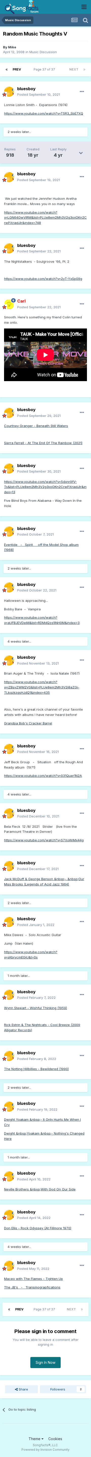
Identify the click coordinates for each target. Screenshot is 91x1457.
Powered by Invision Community (45, 1449)
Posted (38, 94)
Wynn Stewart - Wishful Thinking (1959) (35, 1008)
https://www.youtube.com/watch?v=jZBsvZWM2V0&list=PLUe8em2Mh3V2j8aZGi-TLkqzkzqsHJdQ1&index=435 (41, 687)
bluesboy (26, 88)
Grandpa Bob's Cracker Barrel (28, 723)
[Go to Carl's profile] (9, 304)
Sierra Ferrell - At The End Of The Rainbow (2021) (43, 443)
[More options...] (82, 92)
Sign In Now (45, 1362)
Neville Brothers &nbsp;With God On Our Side (40, 1189)
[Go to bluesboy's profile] (9, 92)
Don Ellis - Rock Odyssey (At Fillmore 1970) (37, 1228)
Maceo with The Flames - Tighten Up (33, 1279)
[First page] (6, 69)
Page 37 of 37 (45, 69)
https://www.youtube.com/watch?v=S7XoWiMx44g (44, 840)
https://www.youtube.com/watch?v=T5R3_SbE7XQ (43, 113)
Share (23, 1389)
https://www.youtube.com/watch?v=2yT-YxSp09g (43, 279)
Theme (35, 1439)
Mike (12, 47)
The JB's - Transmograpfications (32, 1287)
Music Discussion (43, 52)
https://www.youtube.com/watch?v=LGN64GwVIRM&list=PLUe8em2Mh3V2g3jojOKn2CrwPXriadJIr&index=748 (45, 217)
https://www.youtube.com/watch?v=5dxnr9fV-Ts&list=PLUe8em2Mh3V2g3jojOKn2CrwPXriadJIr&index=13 (45, 487)
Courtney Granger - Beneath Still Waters (36, 426)
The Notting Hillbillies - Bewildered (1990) (36, 1069)
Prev (17, 69)
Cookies (55, 1439)
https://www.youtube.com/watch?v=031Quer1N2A (43, 776)
